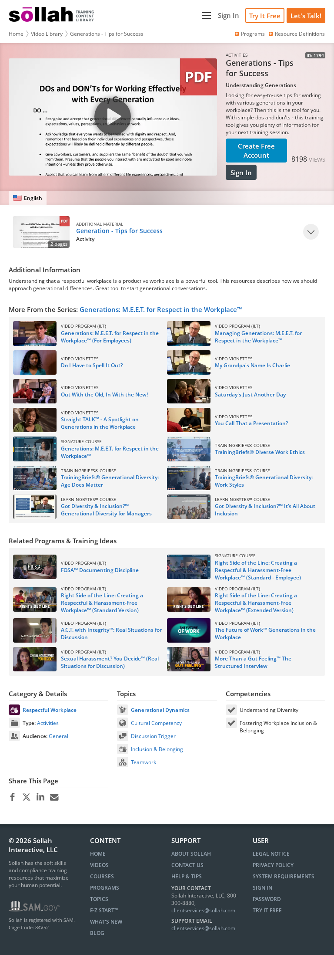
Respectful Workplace (50, 710)
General (58, 736)
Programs (253, 33)
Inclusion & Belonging (157, 749)
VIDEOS (99, 865)
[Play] (311, 232)
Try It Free (265, 15)
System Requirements (283, 876)
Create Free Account (256, 150)
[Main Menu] (157, 15)
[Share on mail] (54, 797)
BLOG (97, 933)
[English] (28, 198)
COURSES (102, 876)
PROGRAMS (104, 887)
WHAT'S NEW (106, 921)
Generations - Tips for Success (107, 33)
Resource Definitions (300, 33)
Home (16, 33)
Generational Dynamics (160, 710)
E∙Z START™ (104, 910)
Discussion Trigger (153, 736)
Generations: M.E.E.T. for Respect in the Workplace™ (161, 309)
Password (267, 899)
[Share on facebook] (12, 797)
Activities (48, 723)
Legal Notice (271, 853)
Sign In (241, 172)
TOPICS (99, 899)
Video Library (47, 33)
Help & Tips (186, 876)
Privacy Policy (273, 865)
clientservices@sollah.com (203, 910)
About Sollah (191, 853)
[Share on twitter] (26, 797)
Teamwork (143, 762)
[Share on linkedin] (40, 797)
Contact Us (187, 865)
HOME (98, 853)
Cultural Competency (156, 723)
